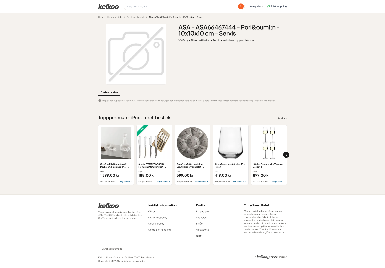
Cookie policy (156, 223)
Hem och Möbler (115, 17)
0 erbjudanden (109, 92)
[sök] (241, 6)
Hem (100, 17)
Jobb (199, 235)
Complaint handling (159, 229)
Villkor (151, 211)
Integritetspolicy (157, 217)
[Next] (286, 155)
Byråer (199, 223)
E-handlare (202, 211)
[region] (192, 155)
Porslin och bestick (135, 17)
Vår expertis (202, 229)
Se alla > (282, 118)
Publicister (202, 217)
